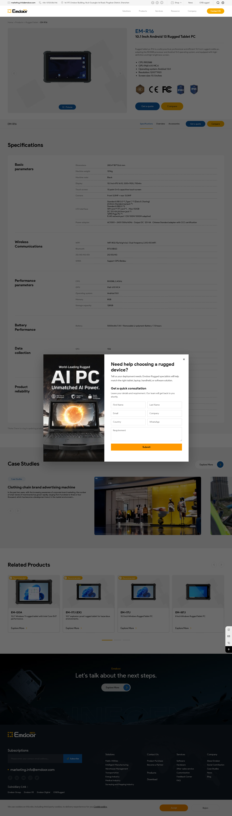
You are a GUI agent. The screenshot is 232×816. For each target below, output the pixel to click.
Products (143, 11)
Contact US (216, 11)
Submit (146, 447)
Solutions (126, 11)
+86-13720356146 (49, 2)
